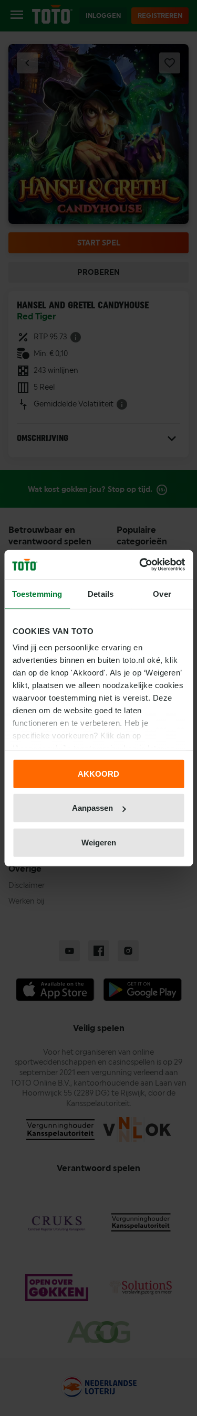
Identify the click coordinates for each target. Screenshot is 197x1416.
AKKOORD (98, 773)
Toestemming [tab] (37, 593)
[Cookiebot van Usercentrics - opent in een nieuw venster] (140, 565)
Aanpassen (92, 807)
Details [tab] (100, 593)
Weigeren (98, 842)
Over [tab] (162, 593)
